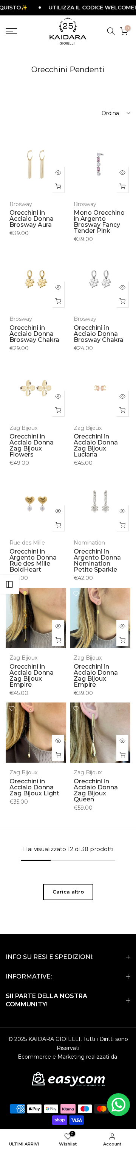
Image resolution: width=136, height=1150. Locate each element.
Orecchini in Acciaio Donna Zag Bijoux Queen (96, 790)
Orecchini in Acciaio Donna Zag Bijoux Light (34, 787)
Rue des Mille (27, 542)
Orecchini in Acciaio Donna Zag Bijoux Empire (31, 675)
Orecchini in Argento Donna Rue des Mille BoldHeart (33, 560)
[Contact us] (118, 1104)
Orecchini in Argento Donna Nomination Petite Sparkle (97, 560)
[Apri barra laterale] (9, 584)
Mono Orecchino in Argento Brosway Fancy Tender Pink (99, 221)
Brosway (20, 204)
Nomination (89, 542)
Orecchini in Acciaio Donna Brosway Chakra (34, 333)
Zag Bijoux (23, 428)
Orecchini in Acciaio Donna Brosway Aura (31, 218)
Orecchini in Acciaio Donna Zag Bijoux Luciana (96, 445)
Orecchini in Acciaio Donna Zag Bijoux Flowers (31, 445)
